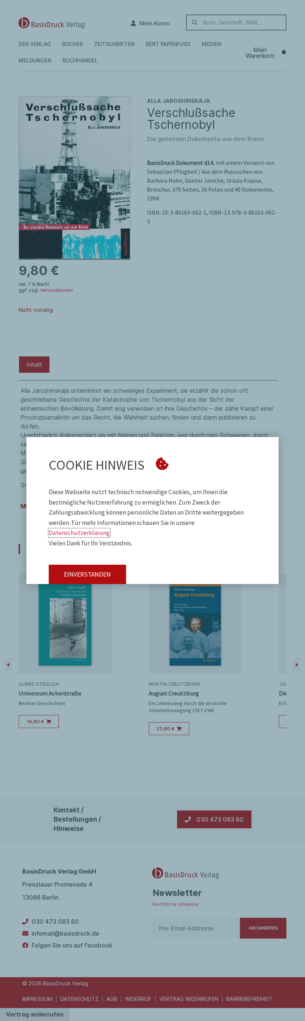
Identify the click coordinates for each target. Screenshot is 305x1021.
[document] (152, 510)
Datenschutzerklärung (79, 533)
